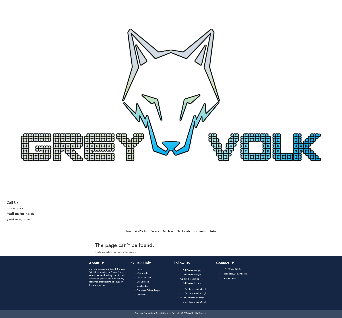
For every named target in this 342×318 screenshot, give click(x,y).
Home (128, 231)
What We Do (141, 231)
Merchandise (200, 231)
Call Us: (13, 202)
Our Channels (183, 231)
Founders (155, 231)
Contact (213, 231)
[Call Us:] (3, 202)
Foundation (168, 231)
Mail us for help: (20, 213)
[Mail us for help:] (3, 213)
